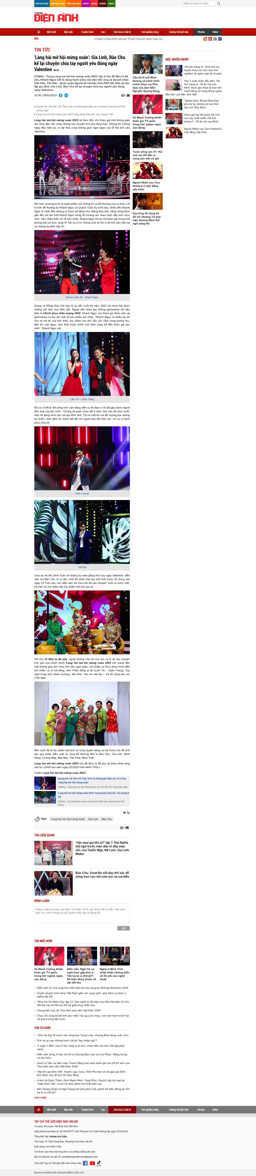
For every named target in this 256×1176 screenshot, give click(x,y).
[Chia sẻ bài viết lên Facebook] (60, 95)
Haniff (86, 3)
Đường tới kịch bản (178, 32)
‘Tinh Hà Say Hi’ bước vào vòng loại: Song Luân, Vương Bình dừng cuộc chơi (82, 1035)
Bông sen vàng (74, 3)
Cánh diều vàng (58, 3)
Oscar (94, 3)
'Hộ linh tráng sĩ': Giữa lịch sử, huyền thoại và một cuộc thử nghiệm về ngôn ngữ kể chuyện (203, 70)
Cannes (102, 3)
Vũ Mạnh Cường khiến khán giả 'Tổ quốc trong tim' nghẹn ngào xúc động (122, 39)
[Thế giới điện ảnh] (56, 17)
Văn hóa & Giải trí (122, 32)
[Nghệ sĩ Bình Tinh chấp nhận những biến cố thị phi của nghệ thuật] (115, 956)
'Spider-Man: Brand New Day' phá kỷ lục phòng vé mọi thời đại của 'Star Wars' (201, 104)
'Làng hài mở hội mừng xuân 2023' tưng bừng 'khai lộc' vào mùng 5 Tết (74, 114)
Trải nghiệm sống (150, 32)
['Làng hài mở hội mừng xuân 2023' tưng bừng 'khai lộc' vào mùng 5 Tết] (45, 797)
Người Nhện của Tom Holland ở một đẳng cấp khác (146, 186)
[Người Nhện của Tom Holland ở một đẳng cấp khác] (148, 170)
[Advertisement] (153, 16)
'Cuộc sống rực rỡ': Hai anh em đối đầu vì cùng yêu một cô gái (147, 155)
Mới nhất (51, 32)
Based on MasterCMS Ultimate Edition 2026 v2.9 (59, 1172)
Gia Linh (93, 819)
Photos (201, 32)
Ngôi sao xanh (42, 3)
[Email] (128, 95)
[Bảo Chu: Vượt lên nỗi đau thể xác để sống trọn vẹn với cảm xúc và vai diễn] (53, 883)
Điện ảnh (68, 32)
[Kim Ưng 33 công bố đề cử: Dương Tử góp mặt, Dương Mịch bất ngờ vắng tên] (148, 201)
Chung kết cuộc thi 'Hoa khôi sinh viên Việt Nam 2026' (69, 1010)
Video (215, 32)
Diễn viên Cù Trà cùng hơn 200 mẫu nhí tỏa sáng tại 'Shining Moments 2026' (83, 987)
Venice (111, 3)
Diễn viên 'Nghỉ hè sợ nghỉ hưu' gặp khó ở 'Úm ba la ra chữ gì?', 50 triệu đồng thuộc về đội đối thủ (81, 976)
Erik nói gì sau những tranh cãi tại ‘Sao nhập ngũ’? (67, 1040)
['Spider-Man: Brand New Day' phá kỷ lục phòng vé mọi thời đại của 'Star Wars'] (173, 104)
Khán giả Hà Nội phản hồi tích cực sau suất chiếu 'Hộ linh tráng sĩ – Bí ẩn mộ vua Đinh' (202, 118)
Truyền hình (87, 32)
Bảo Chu (107, 819)
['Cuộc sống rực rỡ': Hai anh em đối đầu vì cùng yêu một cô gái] (148, 139)
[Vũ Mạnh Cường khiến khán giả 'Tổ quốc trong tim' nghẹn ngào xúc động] (49, 956)
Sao (103, 32)
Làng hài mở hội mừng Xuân (68, 819)
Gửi (123, 928)
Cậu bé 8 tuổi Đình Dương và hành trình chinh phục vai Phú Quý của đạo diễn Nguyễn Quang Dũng (146, 84)
